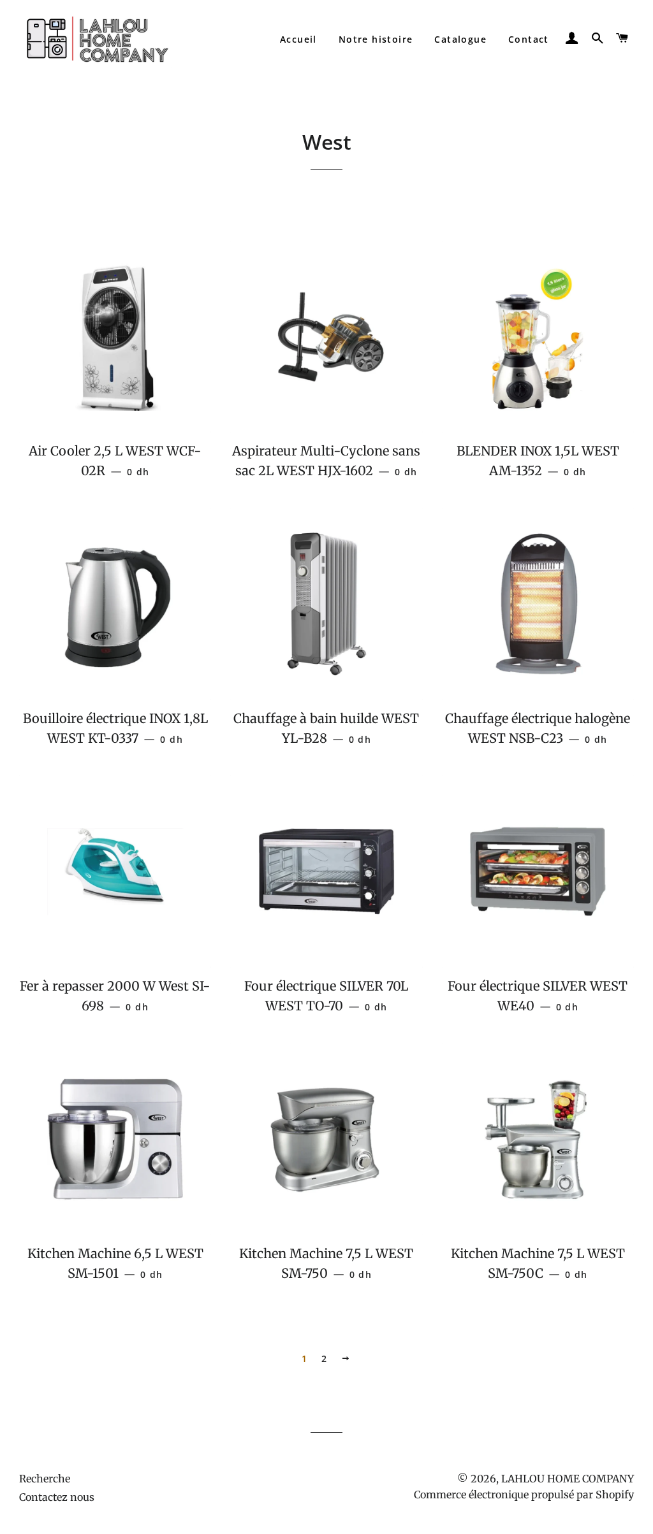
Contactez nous (56, 1497)
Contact (528, 39)
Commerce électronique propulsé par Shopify (524, 1494)
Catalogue (460, 39)
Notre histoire (376, 39)
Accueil (298, 39)
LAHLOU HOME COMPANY (567, 1478)
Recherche (44, 1478)
